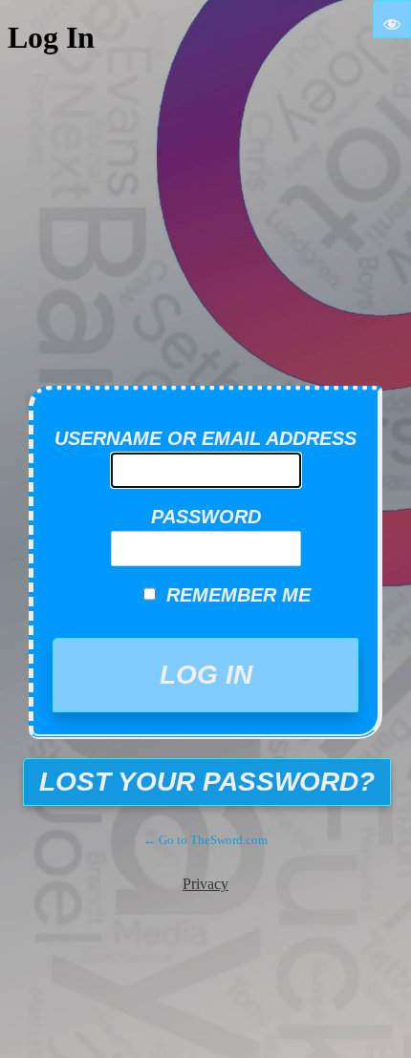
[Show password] (392, 19)
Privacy (205, 884)
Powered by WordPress (220, 344)
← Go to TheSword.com (205, 840)
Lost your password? (207, 781)
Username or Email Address (205, 438)
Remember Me (238, 594)
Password (206, 516)
